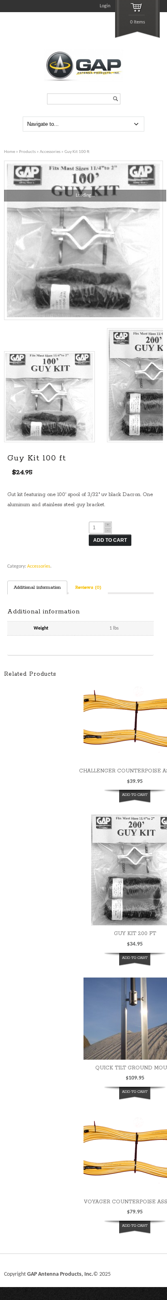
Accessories (50, 152)
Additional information (37, 587)
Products (27, 152)
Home (9, 152)
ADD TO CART (110, 540)
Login (105, 6)
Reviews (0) (88, 587)
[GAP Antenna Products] (83, 80)
